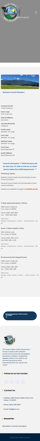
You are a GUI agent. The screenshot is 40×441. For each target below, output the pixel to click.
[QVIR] (16, 12)
